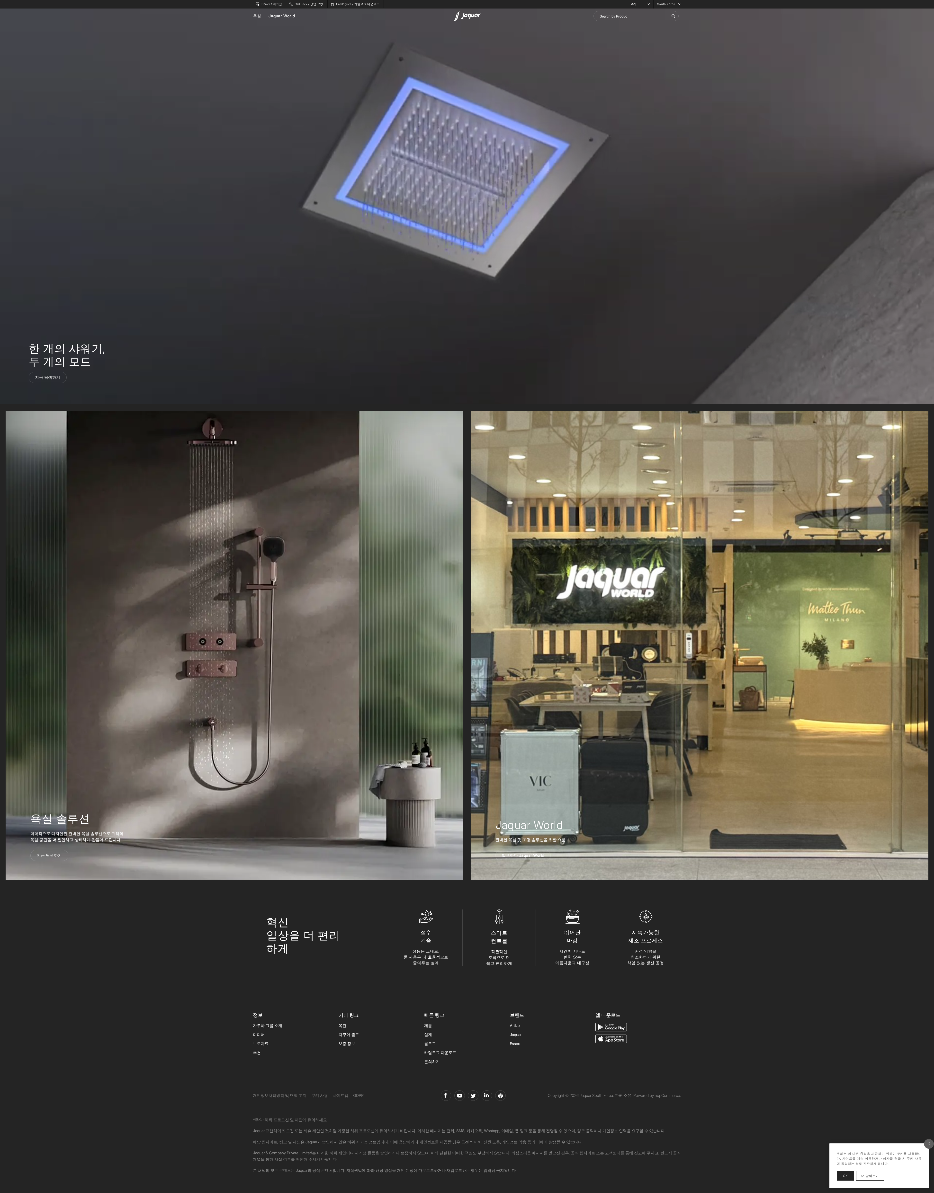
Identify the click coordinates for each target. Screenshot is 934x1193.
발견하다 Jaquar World (523, 855)
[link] (234, 645)
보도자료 (261, 1043)
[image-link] (611, 1026)
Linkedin (487, 1095)
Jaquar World (282, 15)
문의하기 (432, 1061)
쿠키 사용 (319, 1095)
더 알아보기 (872, 1176)
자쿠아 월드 (349, 1034)
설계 (428, 1034)
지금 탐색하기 (47, 377)
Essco (515, 1043)
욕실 (257, 15)
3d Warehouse (500, 1095)
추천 (257, 1052)
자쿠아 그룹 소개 (267, 1025)
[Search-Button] (673, 16)
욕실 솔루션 (60, 818)
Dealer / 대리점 (271, 4)
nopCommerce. (668, 1095)
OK (845, 1176)
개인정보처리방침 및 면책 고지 (279, 1095)
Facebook (446, 1095)
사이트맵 (340, 1095)
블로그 (430, 1043)
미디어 (259, 1034)
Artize (515, 1025)
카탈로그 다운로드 (440, 1052)
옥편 (342, 1025)
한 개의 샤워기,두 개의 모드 (67, 355)
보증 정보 (347, 1043)
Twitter (473, 1095)
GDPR (358, 1095)
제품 (428, 1025)
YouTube (459, 1095)
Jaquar (515, 1034)
